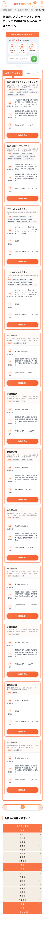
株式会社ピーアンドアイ (18, 146)
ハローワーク (32, 73)
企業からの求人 (12, 73)
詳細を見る (22, 135)
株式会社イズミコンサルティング (22, 82)
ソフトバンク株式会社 (17, 209)
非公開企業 (12, 335)
